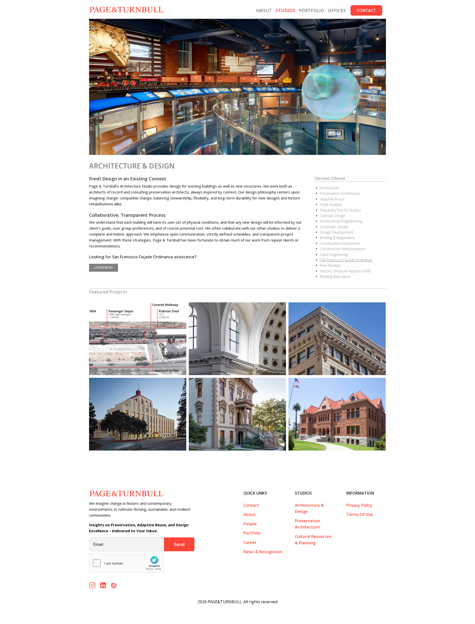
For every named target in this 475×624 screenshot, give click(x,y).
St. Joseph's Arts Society (237, 338)
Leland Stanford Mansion (237, 414)
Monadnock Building (337, 338)
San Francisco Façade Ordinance (346, 260)
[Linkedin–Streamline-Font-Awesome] (103, 584)
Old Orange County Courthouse (337, 414)
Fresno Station (137, 338)
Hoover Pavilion (137, 414)
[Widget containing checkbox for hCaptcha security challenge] (126, 563)
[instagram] (92, 584)
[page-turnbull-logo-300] (126, 491)
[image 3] (114, 584)
